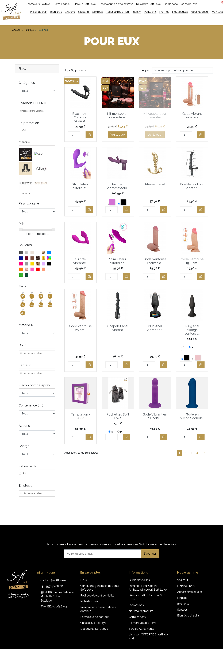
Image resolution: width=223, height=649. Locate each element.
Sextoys (182, 609)
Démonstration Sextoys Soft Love (147, 597)
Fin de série (171, 4)
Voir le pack (117, 134)
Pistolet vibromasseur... (117, 186)
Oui (24, 129)
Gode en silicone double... (192, 416)
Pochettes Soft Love (117, 416)
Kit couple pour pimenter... (154, 115)
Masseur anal (155, 184)
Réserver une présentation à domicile (98, 609)
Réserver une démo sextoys (116, 4)
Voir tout (182, 580)
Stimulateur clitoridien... (117, 261)
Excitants (183, 603)
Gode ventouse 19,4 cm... (192, 261)
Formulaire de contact (94, 617)
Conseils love (189, 4)
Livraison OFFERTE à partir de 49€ (148, 636)
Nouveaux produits (141, 611)
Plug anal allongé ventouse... (192, 329)
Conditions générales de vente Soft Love (99, 587)
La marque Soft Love (142, 622)
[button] (208, 4)
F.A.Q (83, 580)
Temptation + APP (80, 416)
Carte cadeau (62, 4)
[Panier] (221, 3)
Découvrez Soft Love (94, 628)
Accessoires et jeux (189, 592)
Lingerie (182, 597)
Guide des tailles (139, 580)
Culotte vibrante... (80, 261)
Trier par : (145, 70)
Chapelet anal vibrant (117, 328)
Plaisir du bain (186, 586)
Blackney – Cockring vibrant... (80, 117)
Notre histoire (89, 601)
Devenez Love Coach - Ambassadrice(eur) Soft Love (148, 587)
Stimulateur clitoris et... (80, 186)
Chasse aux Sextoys (38, 4)
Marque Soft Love (85, 4)
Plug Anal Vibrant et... (155, 328)
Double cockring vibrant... (192, 186)
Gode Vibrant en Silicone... (155, 416)
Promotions (136, 605)
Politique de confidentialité (97, 595)
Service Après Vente (141, 628)
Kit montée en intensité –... (117, 115)
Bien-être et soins (188, 615)
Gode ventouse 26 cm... (80, 328)
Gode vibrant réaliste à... (192, 115)
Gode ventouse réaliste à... (155, 261)
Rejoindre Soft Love (148, 4)
